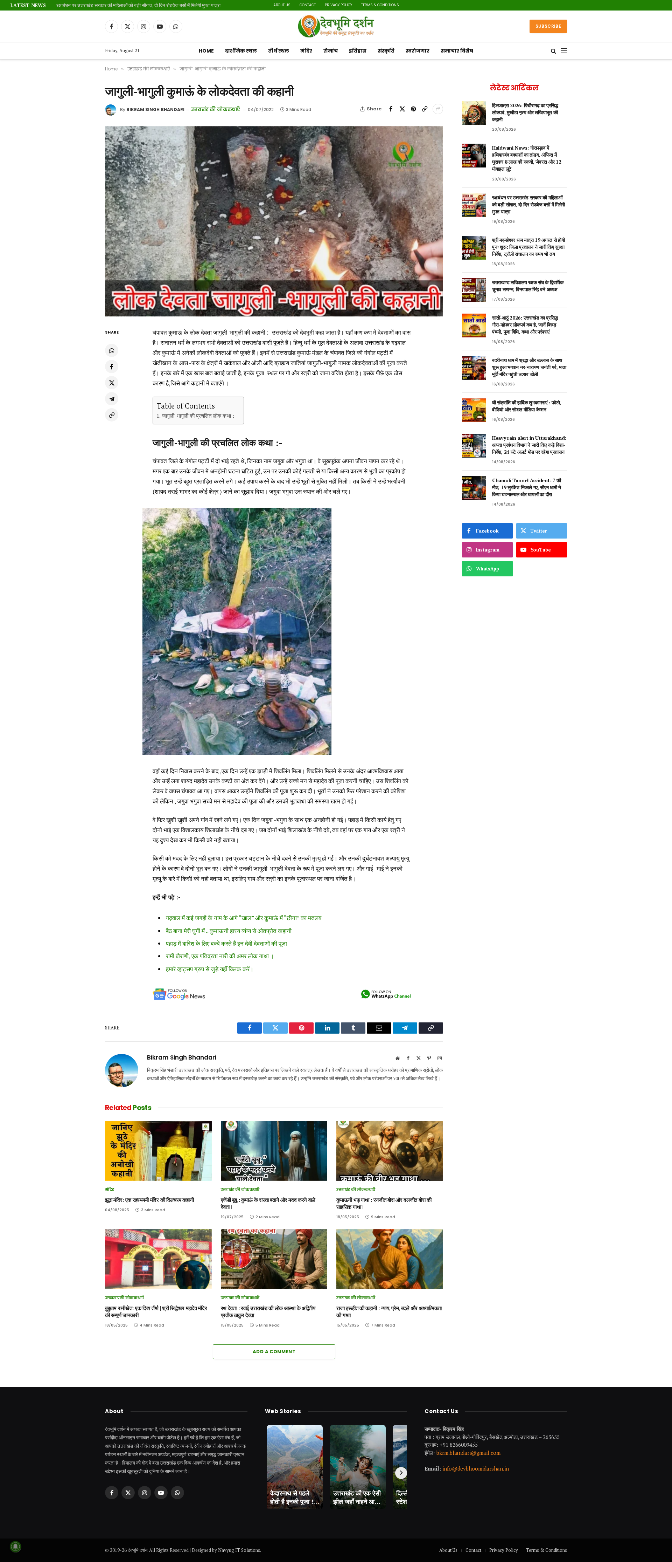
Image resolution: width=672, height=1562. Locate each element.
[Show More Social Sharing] (438, 109)
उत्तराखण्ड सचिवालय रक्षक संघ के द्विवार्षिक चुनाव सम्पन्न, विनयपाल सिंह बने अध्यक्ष (528, 286)
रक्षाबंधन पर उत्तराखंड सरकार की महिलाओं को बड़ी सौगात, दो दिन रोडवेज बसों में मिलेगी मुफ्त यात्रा (138, 5)
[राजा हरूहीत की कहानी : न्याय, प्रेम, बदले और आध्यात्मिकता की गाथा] (389, 1259)
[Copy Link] (424, 109)
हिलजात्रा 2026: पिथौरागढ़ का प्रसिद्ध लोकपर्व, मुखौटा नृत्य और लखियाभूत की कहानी (525, 112)
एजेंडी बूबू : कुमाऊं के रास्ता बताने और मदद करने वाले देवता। (268, 1203)
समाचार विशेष (457, 50)
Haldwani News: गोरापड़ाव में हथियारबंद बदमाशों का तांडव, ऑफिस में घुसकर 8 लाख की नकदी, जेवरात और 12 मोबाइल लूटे (526, 158)
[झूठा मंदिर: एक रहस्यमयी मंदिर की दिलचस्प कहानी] (158, 1151)
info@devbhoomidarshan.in (475, 1468)
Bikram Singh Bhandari (155, 109)
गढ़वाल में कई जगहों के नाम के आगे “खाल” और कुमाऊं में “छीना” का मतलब (243, 918)
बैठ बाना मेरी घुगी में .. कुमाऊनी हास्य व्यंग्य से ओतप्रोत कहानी (229, 931)
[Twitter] (111, 383)
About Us (281, 5)
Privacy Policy (338, 5)
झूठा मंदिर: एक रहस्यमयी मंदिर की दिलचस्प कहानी (149, 1200)
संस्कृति (386, 50)
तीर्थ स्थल (278, 50)
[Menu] (564, 51)
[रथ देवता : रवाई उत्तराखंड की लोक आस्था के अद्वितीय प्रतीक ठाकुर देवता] (274, 1259)
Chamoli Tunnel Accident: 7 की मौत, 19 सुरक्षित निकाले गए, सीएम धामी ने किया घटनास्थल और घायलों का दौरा (526, 487)
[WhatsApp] (111, 350)
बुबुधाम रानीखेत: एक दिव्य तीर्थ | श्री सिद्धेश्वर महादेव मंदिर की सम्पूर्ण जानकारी (156, 1311)
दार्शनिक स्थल (241, 50)
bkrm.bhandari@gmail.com (468, 1452)
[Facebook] (111, 367)
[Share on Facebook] (391, 109)
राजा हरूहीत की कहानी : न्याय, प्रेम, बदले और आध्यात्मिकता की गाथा (389, 1311)
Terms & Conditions (380, 5)
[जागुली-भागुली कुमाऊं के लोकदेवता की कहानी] (274, 221)
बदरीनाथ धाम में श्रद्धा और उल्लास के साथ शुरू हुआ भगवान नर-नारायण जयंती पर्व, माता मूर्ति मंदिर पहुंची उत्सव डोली (529, 367)
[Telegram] (111, 399)
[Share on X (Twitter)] (402, 109)
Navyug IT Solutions (239, 1550)
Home (206, 50)
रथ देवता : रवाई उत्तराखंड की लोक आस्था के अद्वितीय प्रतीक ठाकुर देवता (268, 1311)
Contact (308, 5)
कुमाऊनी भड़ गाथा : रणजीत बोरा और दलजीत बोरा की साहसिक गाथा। (383, 1203)
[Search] (554, 51)
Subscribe (548, 26)
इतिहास (357, 50)
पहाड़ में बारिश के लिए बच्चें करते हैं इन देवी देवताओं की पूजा (226, 943)
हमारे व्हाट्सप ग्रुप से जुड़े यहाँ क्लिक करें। (209, 969)
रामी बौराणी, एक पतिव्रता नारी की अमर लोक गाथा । (220, 956)
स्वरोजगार (417, 50)
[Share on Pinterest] (413, 109)
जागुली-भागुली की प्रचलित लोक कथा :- (199, 415)
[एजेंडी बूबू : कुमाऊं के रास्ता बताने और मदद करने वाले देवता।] (274, 1151)
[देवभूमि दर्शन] (336, 26)
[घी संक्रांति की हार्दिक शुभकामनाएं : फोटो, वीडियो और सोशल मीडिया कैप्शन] (474, 410)
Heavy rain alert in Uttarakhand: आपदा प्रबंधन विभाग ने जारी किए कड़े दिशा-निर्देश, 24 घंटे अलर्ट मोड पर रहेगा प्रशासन (529, 444)
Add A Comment (274, 1351)
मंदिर (306, 50)
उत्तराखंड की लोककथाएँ (215, 109)
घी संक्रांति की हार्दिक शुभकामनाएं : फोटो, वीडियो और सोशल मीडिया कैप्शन (526, 406)
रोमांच (330, 50)
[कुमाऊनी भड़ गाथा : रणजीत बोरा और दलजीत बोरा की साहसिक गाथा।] (389, 1151)
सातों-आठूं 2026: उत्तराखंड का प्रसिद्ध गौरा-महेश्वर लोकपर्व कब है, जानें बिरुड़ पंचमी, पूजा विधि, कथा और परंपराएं (525, 324)
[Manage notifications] (15, 1546)
